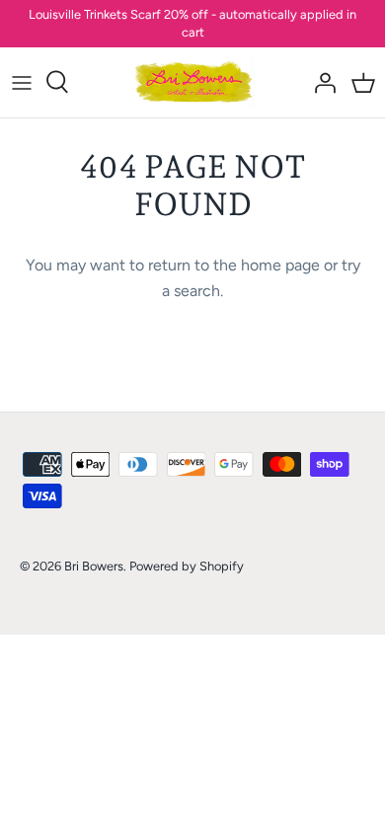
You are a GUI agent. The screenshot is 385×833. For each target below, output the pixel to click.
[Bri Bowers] (193, 82)
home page (280, 265)
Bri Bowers (93, 566)
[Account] (320, 82)
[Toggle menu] (21, 82)
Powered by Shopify (186, 566)
